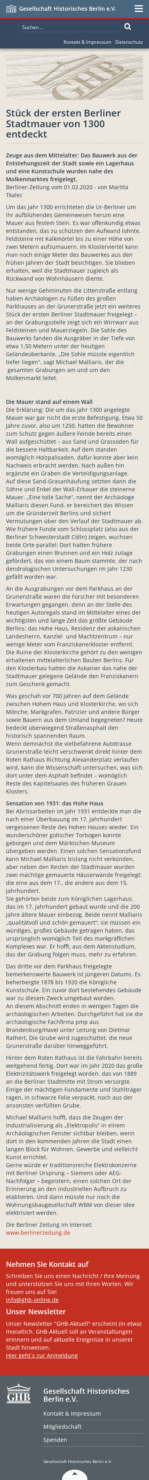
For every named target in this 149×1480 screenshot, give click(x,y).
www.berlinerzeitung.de (38, 1232)
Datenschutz (129, 42)
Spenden (55, 1439)
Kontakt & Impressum (87, 42)
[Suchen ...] (127, 26)
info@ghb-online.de (32, 1299)
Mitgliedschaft (62, 1426)
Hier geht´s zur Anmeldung (42, 1355)
